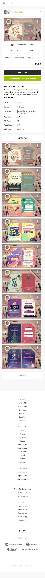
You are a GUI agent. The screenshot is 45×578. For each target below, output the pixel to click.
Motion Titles (22, 445)
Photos (22, 434)
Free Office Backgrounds (22, 489)
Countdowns (22, 448)
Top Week (22, 417)
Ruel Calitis (19, 12)
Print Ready (22, 452)
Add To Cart (22, 72)
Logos (22, 462)
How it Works (22, 472)
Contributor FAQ (22, 479)
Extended (30, 58)
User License (22, 513)
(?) (10, 58)
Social (22, 430)
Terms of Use (22, 509)
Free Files (22, 410)
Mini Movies (23, 438)
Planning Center (22, 496)
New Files (22, 414)
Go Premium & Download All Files (22, 78)
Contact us (22, 520)
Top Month (22, 421)
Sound (22, 455)
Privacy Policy (22, 517)
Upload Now (22, 476)
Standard (20, 58)
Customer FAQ (22, 506)
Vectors (22, 459)
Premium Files (22, 403)
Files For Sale (22, 406)
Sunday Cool (22, 492)
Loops (22, 441)
